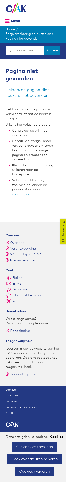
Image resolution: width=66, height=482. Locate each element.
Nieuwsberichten (23, 260)
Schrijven (20, 289)
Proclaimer (13, 396)
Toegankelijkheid (23, 374)
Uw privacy (13, 402)
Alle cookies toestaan (34, 447)
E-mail (18, 283)
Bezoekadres (20, 331)
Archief (10, 413)
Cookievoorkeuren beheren (34, 459)
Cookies (56, 437)
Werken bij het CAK (25, 254)
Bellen (17, 277)
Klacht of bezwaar (27, 295)
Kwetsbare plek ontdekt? (22, 407)
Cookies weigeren (34, 471)
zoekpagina (21, 194)
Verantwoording (23, 248)
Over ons (17, 242)
